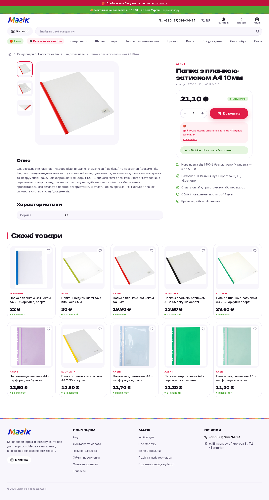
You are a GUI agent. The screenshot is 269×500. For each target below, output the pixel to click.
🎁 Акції (15, 41)
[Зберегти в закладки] (48, 250)
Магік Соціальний (150, 450)
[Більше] (202, 113)
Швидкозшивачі (74, 54)
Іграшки (172, 41)
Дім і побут (238, 41)
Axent (181, 64)
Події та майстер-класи (155, 457)
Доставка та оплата (87, 444)
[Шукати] (257, 31)
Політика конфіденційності (157, 464)
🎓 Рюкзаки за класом (45, 41)
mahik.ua (21, 460)
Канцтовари (78, 41)
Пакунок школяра (85, 450)
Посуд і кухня (212, 41)
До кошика (232, 113)
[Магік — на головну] (18, 20)
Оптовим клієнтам (85, 464)
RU (208, 20)
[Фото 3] (25, 108)
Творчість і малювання (142, 41)
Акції (76, 437)
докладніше (190, 139)
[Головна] (10, 54)
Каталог (22, 31)
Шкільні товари (106, 41)
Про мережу (147, 444)
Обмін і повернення (86, 457)
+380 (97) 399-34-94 (179, 20)
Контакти (79, 471)
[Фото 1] (25, 69)
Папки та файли (48, 54)
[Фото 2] (25, 88)
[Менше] (185, 113)
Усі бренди (146, 437)
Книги (190, 41)
